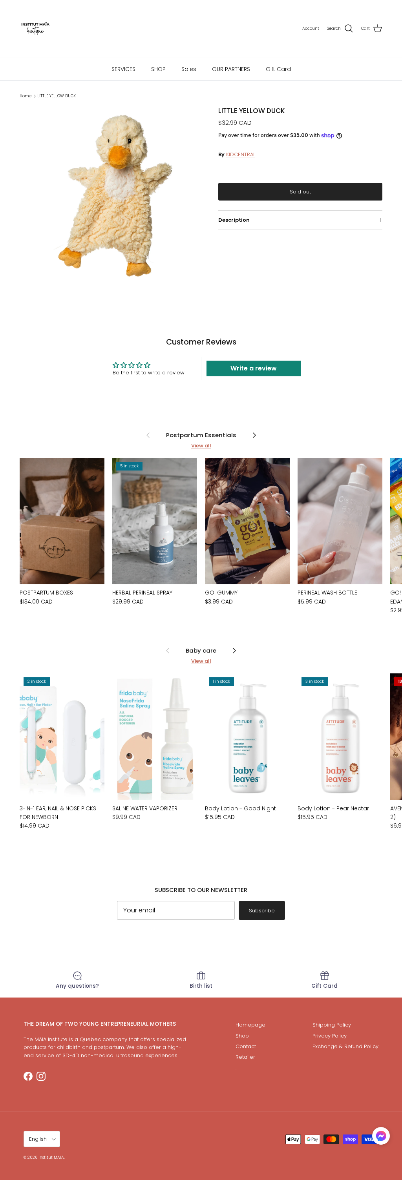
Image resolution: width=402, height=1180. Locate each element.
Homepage (250, 1025)
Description (234, 220)
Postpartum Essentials (201, 435)
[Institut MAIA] (35, 29)
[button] (381, 1136)
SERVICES (123, 69)
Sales (188, 69)
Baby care (201, 650)
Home (25, 96)
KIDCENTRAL (240, 154)
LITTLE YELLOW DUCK (56, 96)
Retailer (245, 1057)
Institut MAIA (51, 1157)
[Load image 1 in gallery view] (110, 197)
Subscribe (262, 910)
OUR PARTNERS (231, 69)
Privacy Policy (329, 1036)
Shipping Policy (331, 1025)
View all (201, 445)
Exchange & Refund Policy (345, 1046)
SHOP (158, 69)
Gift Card (278, 69)
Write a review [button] (253, 368)
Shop (242, 1036)
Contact (246, 1046)
